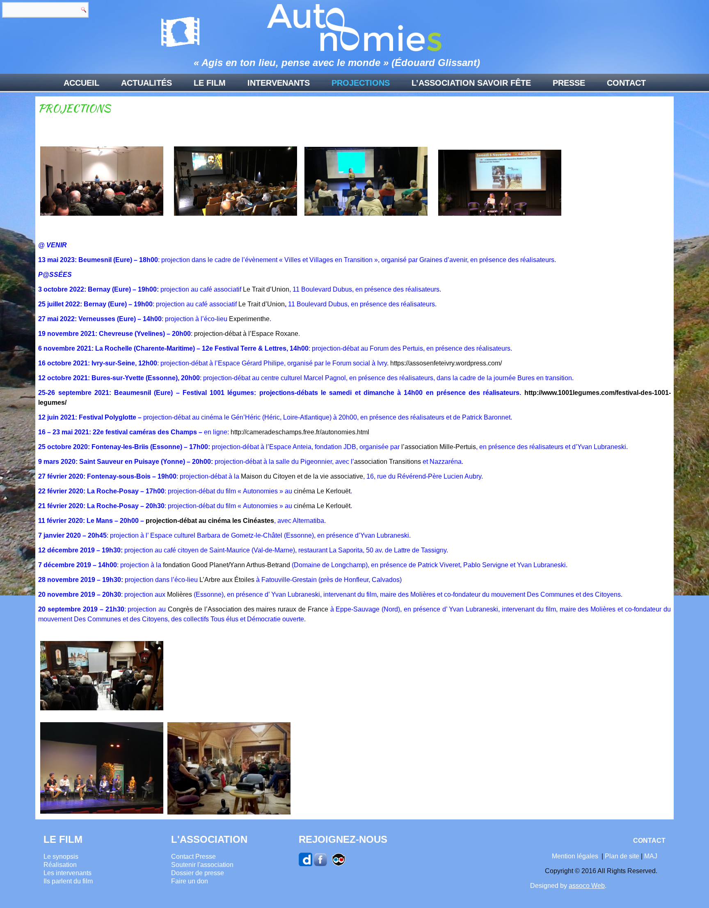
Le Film (210, 82)
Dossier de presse (197, 872)
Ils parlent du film (68, 881)
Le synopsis (60, 856)
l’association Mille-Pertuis (438, 446)
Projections (361, 82)
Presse (569, 82)
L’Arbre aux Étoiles (226, 579)
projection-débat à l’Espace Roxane (246, 333)
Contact (626, 82)
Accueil (81, 82)
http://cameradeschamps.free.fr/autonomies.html (300, 432)
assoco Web (587, 885)
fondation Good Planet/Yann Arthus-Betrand (226, 564)
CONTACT (649, 840)
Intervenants (278, 82)
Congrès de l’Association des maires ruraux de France (248, 609)
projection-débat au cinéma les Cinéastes (210, 520)
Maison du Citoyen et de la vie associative (302, 476)
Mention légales (575, 856)
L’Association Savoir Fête (471, 82)
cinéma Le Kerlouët (322, 491)
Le (242, 304)
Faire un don (189, 881)
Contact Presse (193, 856)
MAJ (650, 856)
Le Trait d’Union (266, 289)
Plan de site (622, 856)
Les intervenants (67, 872)
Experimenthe (249, 318)
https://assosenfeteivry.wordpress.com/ (446, 363)
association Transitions (387, 461)
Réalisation (60, 864)
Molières (179, 594)
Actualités (146, 82)
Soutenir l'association (202, 864)
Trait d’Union (265, 304)
